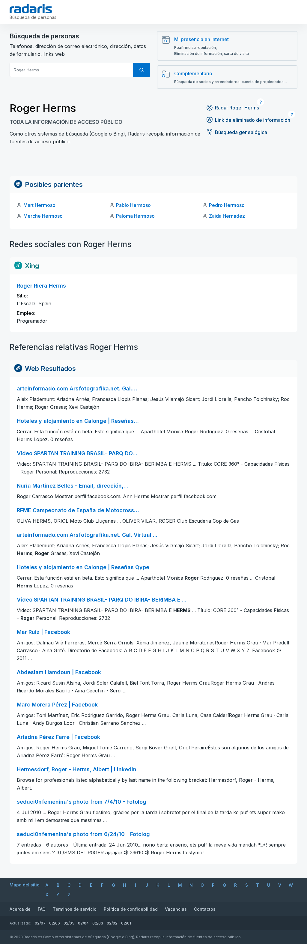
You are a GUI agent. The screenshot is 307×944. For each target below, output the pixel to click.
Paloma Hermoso (135, 216)
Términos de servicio (75, 909)
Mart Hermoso (39, 205)
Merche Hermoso (43, 216)
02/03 (97, 923)
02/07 (40, 923)
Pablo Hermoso (133, 205)
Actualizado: (20, 923)
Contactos (205, 909)
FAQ (42, 909)
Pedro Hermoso (227, 205)
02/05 (69, 923)
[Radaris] (31, 8)
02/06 (54, 923)
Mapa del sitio (25, 884)
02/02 (112, 923)
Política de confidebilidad (131, 909)
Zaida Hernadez (227, 216)
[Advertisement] (153, 162)
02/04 (83, 923)
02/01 (126, 923)
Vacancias (176, 909)
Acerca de (20, 909)
